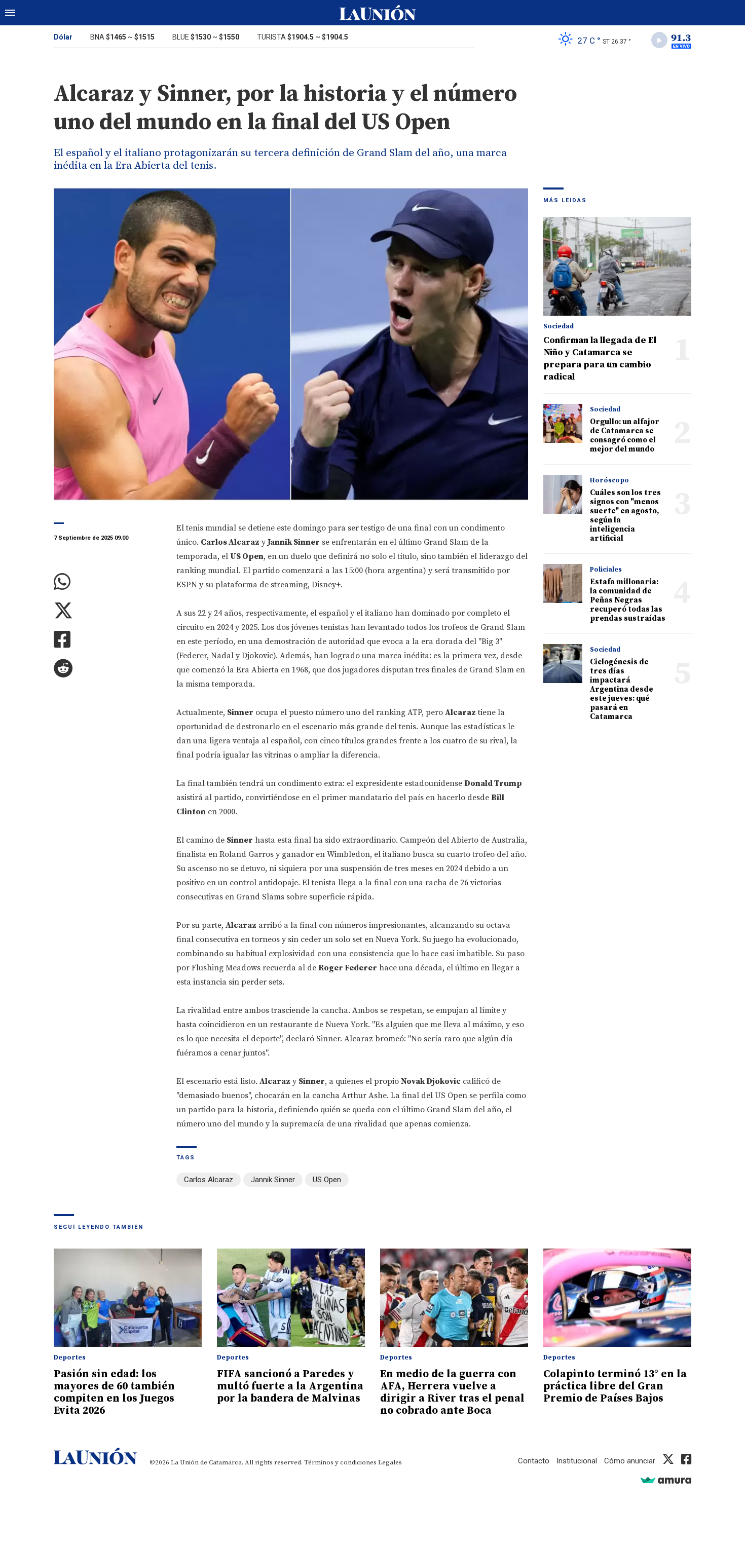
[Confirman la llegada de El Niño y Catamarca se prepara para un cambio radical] (617, 266)
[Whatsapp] (107, 582)
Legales (390, 1462)
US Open (327, 1179)
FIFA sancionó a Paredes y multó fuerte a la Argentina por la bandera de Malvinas (290, 1386)
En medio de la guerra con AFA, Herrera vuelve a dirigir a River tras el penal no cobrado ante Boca (452, 1392)
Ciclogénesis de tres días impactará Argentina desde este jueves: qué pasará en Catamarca (621, 689)
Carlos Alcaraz (208, 1179)
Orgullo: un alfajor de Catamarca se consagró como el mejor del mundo (624, 435)
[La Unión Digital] (378, 12)
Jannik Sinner (273, 1179)
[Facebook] (107, 639)
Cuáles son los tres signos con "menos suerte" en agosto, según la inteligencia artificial (625, 515)
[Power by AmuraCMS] (666, 1480)
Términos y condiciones (340, 1462)
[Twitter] (107, 610)
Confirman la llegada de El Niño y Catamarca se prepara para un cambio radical (599, 358)
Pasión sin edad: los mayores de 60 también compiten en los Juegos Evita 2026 (114, 1392)
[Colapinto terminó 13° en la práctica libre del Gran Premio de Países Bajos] (617, 1298)
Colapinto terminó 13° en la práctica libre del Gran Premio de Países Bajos (615, 1386)
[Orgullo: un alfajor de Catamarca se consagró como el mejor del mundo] (562, 423)
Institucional (576, 1460)
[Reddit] (107, 668)
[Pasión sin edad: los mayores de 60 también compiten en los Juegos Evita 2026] (128, 1298)
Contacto (533, 1460)
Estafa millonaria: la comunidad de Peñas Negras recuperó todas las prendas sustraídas (627, 600)
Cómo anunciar (629, 1460)
